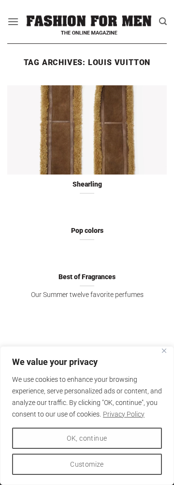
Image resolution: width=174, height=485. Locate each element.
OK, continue (87, 438)
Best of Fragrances (87, 277)
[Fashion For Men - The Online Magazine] (89, 22)
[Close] (164, 351)
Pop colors (87, 230)
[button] (13, 21)
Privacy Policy (124, 414)
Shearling (87, 184)
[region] (87, 415)
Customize (87, 464)
